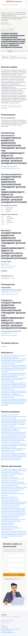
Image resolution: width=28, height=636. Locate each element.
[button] (24, 570)
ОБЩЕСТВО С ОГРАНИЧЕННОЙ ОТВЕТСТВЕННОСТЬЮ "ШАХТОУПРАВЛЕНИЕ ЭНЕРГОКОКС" (12, 493)
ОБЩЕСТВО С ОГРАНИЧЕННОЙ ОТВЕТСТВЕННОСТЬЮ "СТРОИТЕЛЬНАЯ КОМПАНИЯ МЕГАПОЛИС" (11, 527)
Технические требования (6, 630)
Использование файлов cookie (7, 632)
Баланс (16, 50)
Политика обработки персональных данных (10, 629)
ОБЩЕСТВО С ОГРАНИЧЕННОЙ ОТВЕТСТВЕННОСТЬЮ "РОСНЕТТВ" (10, 497)
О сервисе (3, 626)
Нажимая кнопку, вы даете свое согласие (14, 578)
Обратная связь (4, 627)
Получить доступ (14, 574)
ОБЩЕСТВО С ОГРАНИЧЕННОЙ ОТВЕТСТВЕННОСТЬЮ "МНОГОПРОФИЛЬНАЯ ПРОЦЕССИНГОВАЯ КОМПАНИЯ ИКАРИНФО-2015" (14, 482)
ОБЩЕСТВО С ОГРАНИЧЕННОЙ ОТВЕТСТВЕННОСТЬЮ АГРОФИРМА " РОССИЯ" (13, 478)
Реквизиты (10, 50)
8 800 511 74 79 (7, 620)
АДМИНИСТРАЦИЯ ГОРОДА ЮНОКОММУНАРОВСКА (8, 523)
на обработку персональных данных (14, 578)
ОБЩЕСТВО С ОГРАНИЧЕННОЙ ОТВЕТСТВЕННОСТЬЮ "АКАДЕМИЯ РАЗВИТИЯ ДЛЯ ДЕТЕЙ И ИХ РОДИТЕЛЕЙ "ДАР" (13, 416)
